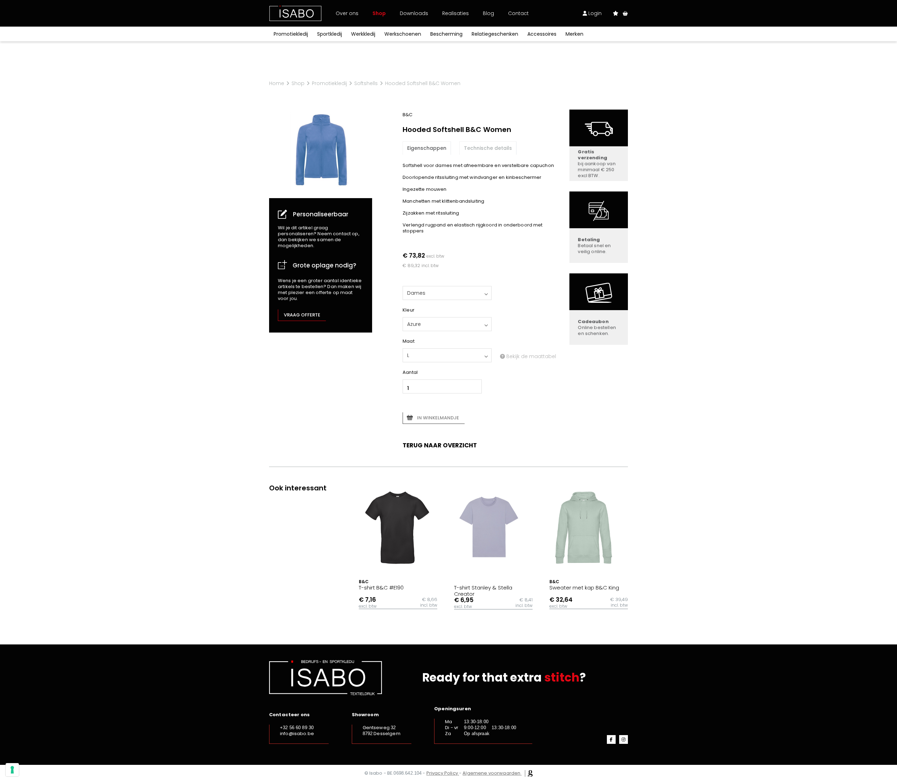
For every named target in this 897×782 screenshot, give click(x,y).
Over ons (347, 13)
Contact (518, 13)
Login (594, 13)
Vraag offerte (302, 315)
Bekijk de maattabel (530, 356)
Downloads (414, 13)
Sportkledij (329, 33)
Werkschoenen (402, 33)
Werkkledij (363, 33)
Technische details (488, 148)
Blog (488, 13)
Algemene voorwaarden (491, 773)
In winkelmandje (438, 417)
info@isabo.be (297, 733)
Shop (379, 13)
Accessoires (541, 33)
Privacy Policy (442, 773)
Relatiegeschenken (495, 33)
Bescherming (446, 33)
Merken (574, 33)
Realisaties (455, 13)
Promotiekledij (291, 33)
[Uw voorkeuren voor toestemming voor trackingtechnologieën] (12, 769)
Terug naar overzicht (440, 445)
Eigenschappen (426, 148)
